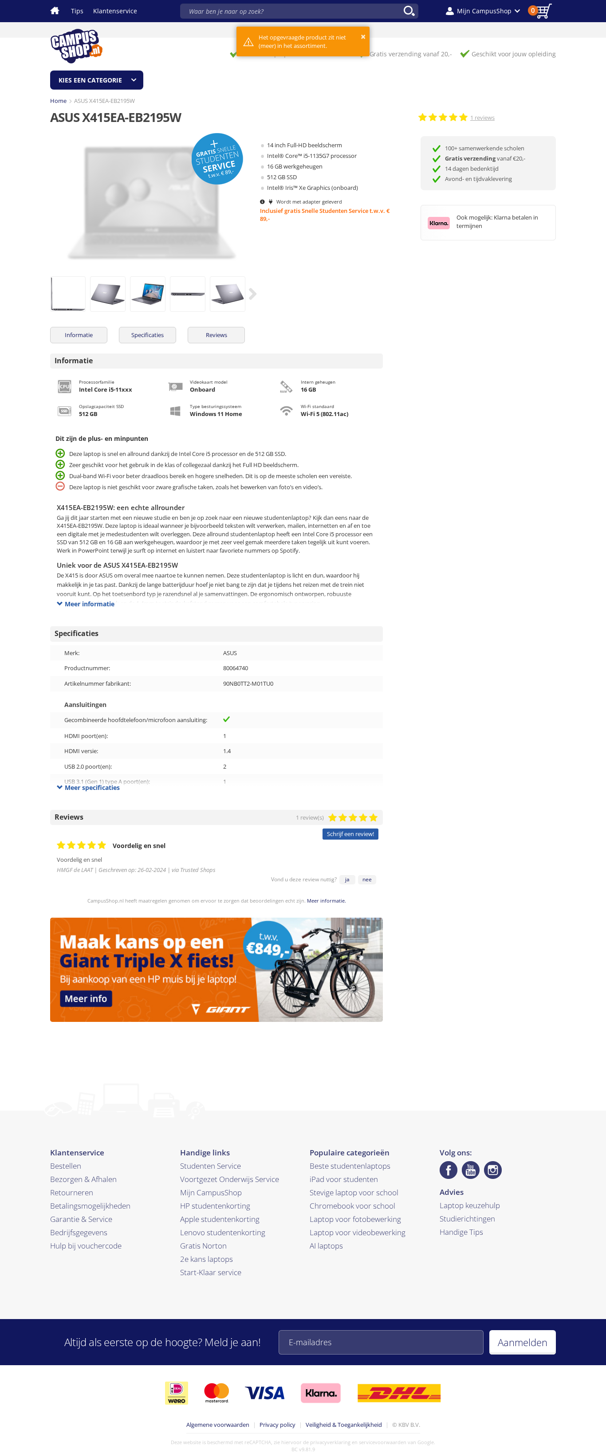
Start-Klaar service (210, 1272)
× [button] (363, 37)
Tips (77, 11)
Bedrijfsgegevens (78, 1232)
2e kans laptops (206, 1259)
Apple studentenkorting (220, 1219)
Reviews (216, 335)
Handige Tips (461, 1232)
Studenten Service (210, 1166)
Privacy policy (277, 1425)
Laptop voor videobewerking (357, 1232)
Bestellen (65, 1166)
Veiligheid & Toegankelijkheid (344, 1425)
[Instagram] (493, 1170)
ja (347, 879)
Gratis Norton (203, 1246)
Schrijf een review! (350, 834)
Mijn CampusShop (211, 1192)
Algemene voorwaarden (217, 1425)
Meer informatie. (326, 900)
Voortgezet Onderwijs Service (229, 1179)
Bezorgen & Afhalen (83, 1179)
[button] (482, 11)
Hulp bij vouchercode (86, 1246)
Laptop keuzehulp (470, 1205)
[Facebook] (448, 1170)
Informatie (79, 335)
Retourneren (71, 1192)
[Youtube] (471, 1170)
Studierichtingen (467, 1218)
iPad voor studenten (344, 1179)
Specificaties (147, 335)
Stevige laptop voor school (354, 1192)
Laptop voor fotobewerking (355, 1219)
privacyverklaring (330, 1442)
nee (367, 879)
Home (58, 101)
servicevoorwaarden (382, 1442)
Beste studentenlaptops (350, 1166)
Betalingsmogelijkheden (90, 1206)
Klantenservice (115, 11)
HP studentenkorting (215, 1206)
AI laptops (326, 1246)
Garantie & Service (81, 1219)
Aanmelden (522, 1342)
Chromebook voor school (352, 1206)
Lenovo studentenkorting (222, 1232)
